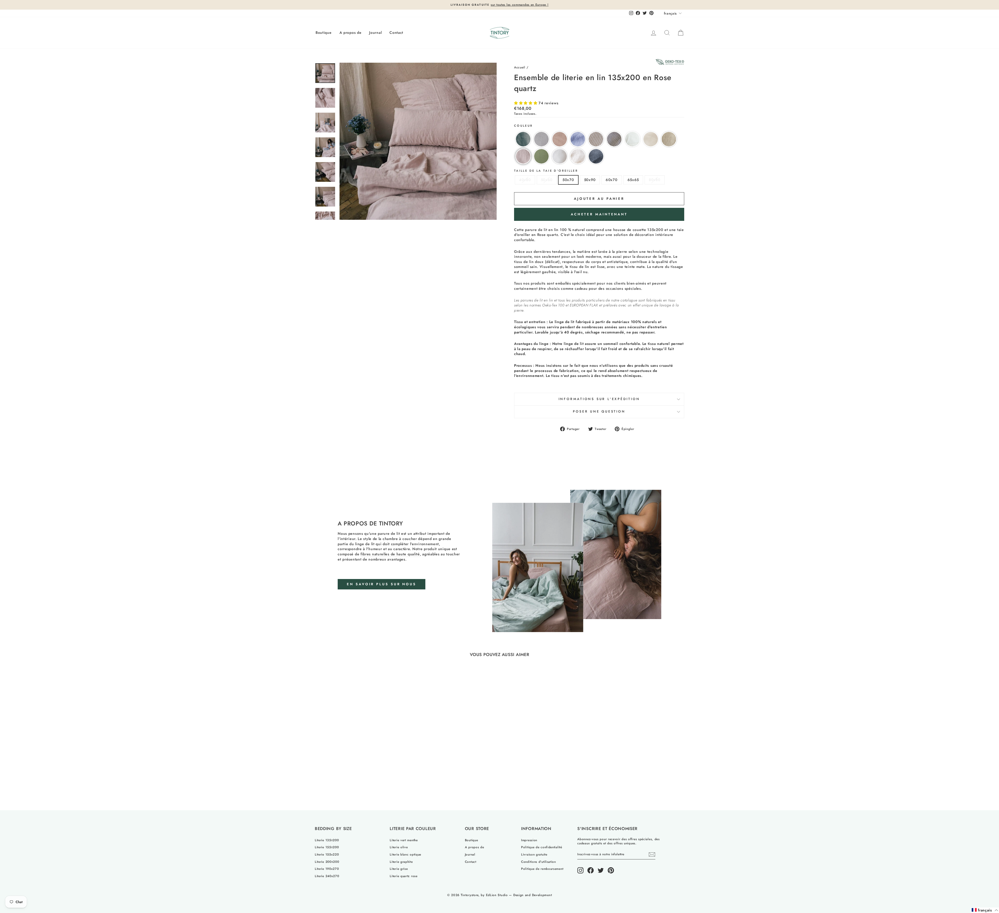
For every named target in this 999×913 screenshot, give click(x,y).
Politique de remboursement (542, 868)
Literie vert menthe (404, 840)
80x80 (655, 179)
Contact (396, 32)
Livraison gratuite (534, 854)
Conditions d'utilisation (538, 861)
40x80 (525, 179)
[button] (526, 103)
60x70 (612, 179)
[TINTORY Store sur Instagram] (580, 870)
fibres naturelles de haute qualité (390, 554)
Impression (529, 840)
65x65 (633, 179)
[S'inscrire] (652, 854)
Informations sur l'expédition (599, 399)
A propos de (351, 32)
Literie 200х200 (327, 861)
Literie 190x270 (327, 868)
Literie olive (399, 847)
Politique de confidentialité (541, 847)
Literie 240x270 (327, 876)
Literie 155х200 (327, 847)
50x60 (547, 179)
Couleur (523, 126)
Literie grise (399, 868)
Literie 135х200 (327, 840)
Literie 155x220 (327, 854)
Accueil (519, 67)
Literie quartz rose (403, 876)
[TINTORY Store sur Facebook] (590, 870)
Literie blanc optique (405, 854)
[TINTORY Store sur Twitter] (601, 870)
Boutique (324, 32)
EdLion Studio (497, 895)
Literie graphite (401, 861)
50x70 (568, 179)
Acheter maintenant (599, 214)
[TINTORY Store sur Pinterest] (611, 870)
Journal (375, 32)
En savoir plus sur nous (381, 584)
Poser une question (599, 411)
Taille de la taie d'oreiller (546, 171)
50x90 (590, 179)
